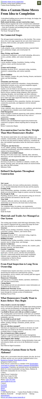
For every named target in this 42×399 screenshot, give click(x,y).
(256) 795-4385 (10, 379)
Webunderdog (5, 395)
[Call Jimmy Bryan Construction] (13, 397)
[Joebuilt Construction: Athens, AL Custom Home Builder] (12, 1)
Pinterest (3, 390)
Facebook (4, 385)
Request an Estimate (7, 360)
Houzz (3, 388)
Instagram (4, 386)
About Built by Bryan (20, 360)
